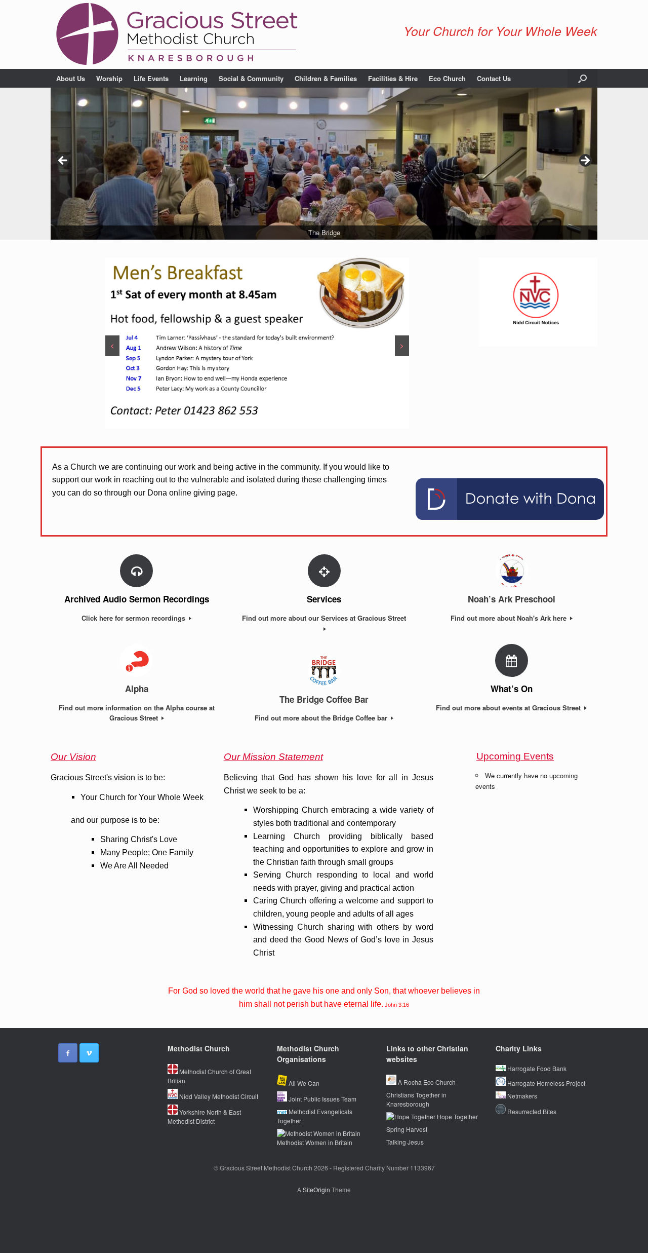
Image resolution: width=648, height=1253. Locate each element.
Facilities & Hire (393, 78)
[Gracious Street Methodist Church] (177, 34)
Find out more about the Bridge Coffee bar (322, 718)
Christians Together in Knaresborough (416, 1099)
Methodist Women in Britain (314, 1142)
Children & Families (326, 78)
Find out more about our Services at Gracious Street (324, 618)
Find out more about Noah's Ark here (510, 618)
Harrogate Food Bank (536, 1068)
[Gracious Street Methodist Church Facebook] (67, 1052)
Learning (194, 78)
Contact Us (494, 78)
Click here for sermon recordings (134, 618)
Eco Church (447, 78)
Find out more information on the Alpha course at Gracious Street (137, 713)
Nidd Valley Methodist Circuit (218, 1096)
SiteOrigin (316, 1189)
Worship (109, 78)
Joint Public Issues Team (321, 1098)
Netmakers (521, 1095)
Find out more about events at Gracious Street (509, 707)
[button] (582, 78)
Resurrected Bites (531, 1111)
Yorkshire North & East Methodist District (204, 1116)
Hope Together (456, 1116)
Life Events (151, 78)
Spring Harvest (406, 1129)
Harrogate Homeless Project (545, 1083)
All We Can (303, 1083)
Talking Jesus (405, 1141)
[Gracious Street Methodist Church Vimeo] (89, 1052)
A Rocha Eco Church (426, 1082)
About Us (70, 78)
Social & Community (251, 78)
